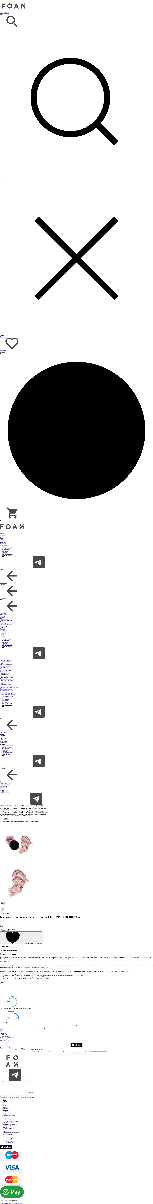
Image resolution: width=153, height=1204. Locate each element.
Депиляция (3, 669)
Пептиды (2, 627)
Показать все (3, 583)
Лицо (1, 538)
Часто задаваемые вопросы (10, 1121)
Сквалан (2, 630)
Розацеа (2, 683)
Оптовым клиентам (8, 1128)
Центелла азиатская (5, 631)
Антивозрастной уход (6, 664)
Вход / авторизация (7, 546)
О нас (4, 1118)
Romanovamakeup (4, 913)
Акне (1, 663)
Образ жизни (3, 545)
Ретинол (2, 629)
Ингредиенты (4, 614)
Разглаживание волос (6, 689)
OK (1, 1030)
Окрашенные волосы (5, 679)
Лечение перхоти (4, 674)
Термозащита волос (5, 684)
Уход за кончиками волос (7, 690)
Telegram (29, 1080)
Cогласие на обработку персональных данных (12, 1203)
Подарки (2, 744)
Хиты (1, 599)
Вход (1, 337)
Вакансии (6, 1129)
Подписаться (36, 1049)
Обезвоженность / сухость (7, 677)
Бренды (2, 569)
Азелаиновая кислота (6, 620)
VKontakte (30, 1092)
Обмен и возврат (7, 1125)
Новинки (2, 584)
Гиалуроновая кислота (6, 624)
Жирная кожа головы (6, 670)
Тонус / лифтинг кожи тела (7, 686)
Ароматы (2, 543)
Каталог (2, 533)
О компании (5, 549)
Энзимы (2, 634)
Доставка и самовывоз (9, 1124)
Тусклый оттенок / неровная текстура (10, 687)
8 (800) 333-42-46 (7, 1139)
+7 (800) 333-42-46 (5, 1036)
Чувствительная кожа (6, 693)
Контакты (5, 551)
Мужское (2, 542)
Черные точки (4, 691)
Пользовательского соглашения (98, 1051)
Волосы (2, 540)
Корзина (2, 352)
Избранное (3, 350)
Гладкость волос (4, 667)
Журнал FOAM (7, 1119)
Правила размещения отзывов (11, 1132)
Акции (2, 719)
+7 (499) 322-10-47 (7, 554)
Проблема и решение (6, 660)
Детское (2, 536)
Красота (2, 736)
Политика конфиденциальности (8, 1201)
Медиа (2, 734)
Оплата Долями (7, 1134)
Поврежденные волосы (6, 681)
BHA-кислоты (4, 619)
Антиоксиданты (4, 621)
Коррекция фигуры (5, 671)
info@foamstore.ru (4, 14)
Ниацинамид (3, 626)
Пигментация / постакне (6, 680)
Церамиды (3, 633)
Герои (1, 739)
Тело (1, 539)
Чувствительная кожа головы (8, 694)
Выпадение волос (5, 666)
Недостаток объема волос (7, 676)
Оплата (5, 1122)
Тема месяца (3, 742)
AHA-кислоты (4, 617)
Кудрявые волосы (5, 673)
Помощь (2, 335)
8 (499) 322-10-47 (4, 13)
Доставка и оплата (7, 548)
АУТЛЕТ (2, 768)
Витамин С (3, 623)
